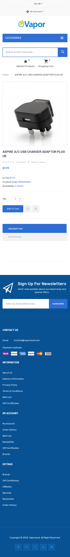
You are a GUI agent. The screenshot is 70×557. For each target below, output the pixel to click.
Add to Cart (13, 208)
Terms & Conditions (13, 391)
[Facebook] (35, 547)
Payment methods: (12, 347)
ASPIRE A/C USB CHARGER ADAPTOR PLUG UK (39, 74)
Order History (9, 429)
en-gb (37, 4)
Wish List (7, 397)
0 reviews (21, 162)
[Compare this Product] (35, 208)
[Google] (26, 547)
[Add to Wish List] (27, 208)
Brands (6, 454)
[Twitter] (18, 547)
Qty (4, 198)
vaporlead (34, 537)
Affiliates (7, 486)
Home (6, 74)
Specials (7, 493)
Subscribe (58, 304)
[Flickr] (51, 547)
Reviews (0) (14, 237)
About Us (7, 372)
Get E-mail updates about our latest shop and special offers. (42, 291)
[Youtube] (43, 547)
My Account (36, 11)
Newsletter (8, 442)
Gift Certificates (11, 403)
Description (15, 229)
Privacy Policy (10, 385)
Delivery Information (13, 379)
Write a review (38, 162)
